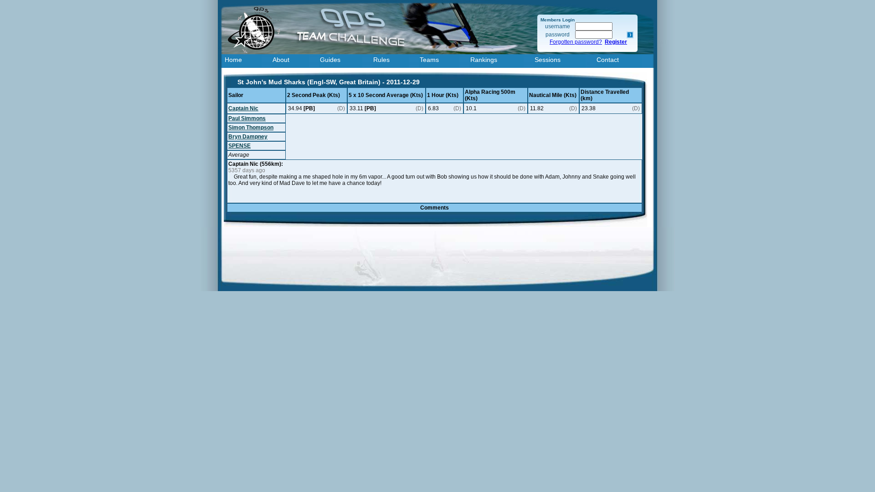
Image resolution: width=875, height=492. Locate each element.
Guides (330, 59)
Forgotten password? (576, 42)
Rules (381, 59)
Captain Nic (243, 108)
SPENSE (239, 146)
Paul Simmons (247, 118)
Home (233, 59)
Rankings (483, 59)
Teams (429, 59)
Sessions (548, 59)
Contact (608, 59)
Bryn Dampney (248, 136)
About (281, 59)
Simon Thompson (250, 127)
